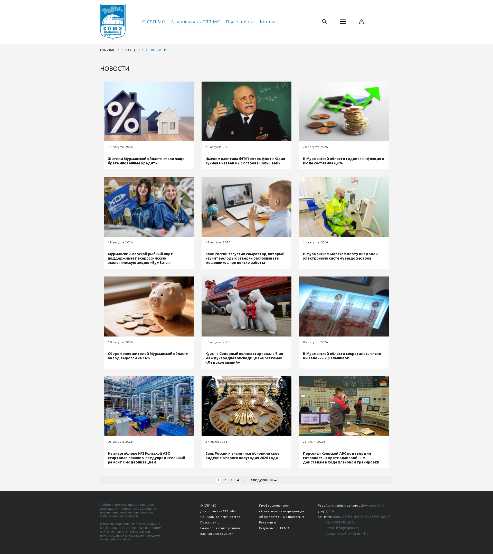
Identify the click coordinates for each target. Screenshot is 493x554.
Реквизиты (267, 522)
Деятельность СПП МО (196, 21)
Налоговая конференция (220, 528)
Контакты (270, 21)
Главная (107, 50)
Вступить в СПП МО (274, 528)
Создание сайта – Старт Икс (347, 533)
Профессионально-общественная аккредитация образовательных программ (282, 511)
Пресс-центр (240, 21)
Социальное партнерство (220, 516)
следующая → (264, 480)
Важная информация (216, 533)
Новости (158, 50)
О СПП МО (154, 21)
